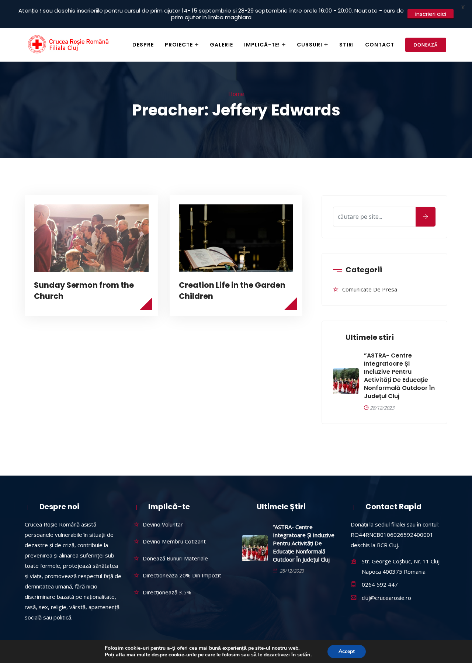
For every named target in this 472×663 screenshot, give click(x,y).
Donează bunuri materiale (175, 558)
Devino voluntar (163, 524)
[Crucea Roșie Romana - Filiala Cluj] (69, 45)
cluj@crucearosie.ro (386, 597)
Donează (426, 45)
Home (236, 93)
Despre (143, 44)
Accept (347, 651)
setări (303, 655)
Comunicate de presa (369, 289)
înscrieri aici (430, 14)
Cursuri (309, 44)
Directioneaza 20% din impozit (182, 575)
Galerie (221, 44)
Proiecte (179, 44)
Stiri (346, 44)
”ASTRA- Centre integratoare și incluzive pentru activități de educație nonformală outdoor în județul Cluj (399, 376)
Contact (379, 44)
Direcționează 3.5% (167, 592)
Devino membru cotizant (174, 541)
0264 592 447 (380, 584)
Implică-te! (262, 44)
